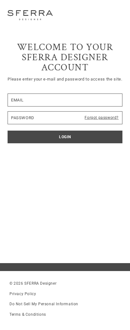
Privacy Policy (22, 294)
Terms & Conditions (27, 314)
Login (65, 137)
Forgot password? (102, 117)
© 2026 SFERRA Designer (32, 283)
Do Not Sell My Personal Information (43, 304)
